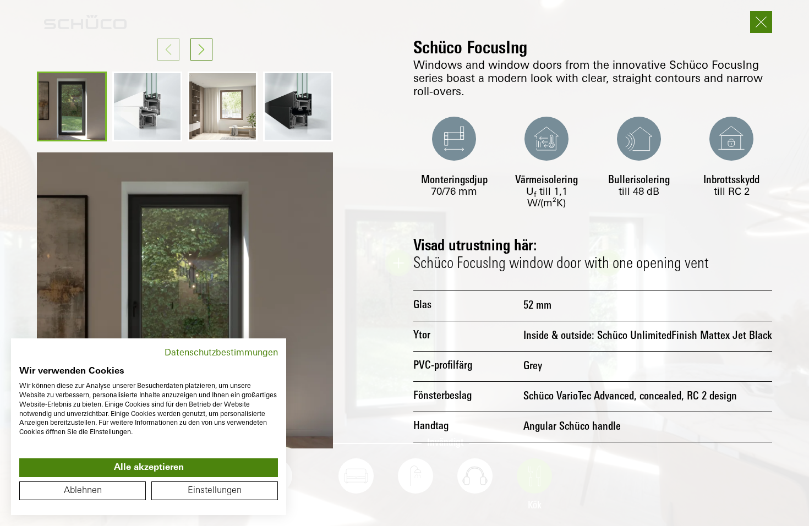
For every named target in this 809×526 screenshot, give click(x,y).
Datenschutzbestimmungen (221, 353)
